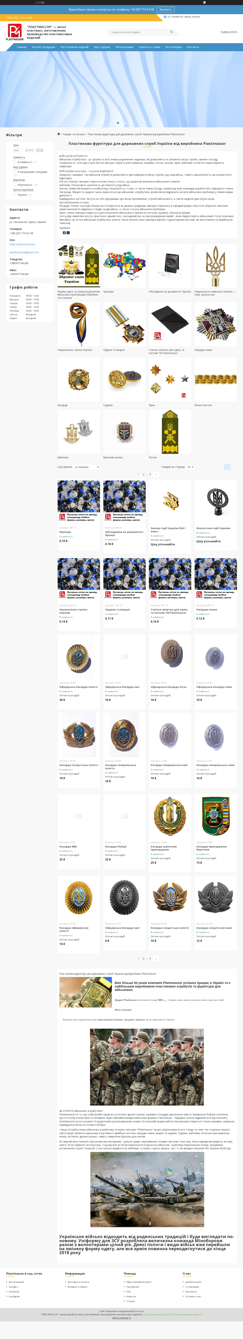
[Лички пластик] (215, 379)
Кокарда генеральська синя (215, 765)
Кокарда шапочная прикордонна (164, 848)
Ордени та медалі (114, 350)
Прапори (108, 291)
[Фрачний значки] (124, 431)
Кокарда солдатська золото (170, 928)
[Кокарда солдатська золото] (170, 897)
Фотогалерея (173, 47)
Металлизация (124, 47)
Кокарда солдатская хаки (214, 928)
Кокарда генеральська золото (120, 766)
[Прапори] (124, 266)
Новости (131, 1296)
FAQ (128, 1291)
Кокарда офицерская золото (73, 929)
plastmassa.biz (193, 1282)
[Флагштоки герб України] (216, 501)
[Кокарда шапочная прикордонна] (170, 816)
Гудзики (108, 405)
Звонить (165, 9)
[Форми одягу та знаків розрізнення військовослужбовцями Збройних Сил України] (78, 266)
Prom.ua (139, 1311)
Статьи (130, 1301)
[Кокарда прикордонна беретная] (216, 816)
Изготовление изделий (74, 47)
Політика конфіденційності (188, 1314)
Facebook (14, 1291)
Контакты (193, 47)
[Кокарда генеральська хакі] (170, 734)
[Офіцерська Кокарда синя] (216, 656)
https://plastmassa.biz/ (23, 244)
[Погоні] (170, 431)
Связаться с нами (149, 47)
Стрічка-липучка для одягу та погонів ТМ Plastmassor (166, 351)
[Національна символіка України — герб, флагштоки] (215, 266)
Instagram (14, 1296)
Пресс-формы (102, 47)
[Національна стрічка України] (78, 324)
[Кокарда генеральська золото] (124, 734)
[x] (68, 233)
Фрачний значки (113, 457)
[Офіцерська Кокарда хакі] (124, 656)
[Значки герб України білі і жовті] (170, 501)
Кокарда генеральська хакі (169, 765)
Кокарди (62, 405)
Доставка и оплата (78, 1282)
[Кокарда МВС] (79, 816)
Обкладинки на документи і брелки (170, 291)
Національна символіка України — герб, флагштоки (215, 293)
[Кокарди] (78, 379)
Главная (22, 47)
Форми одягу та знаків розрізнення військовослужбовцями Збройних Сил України (78, 294)
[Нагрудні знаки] (215, 324)
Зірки (152, 405)
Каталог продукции (43, 47)
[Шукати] (171, 32)
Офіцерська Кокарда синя (214, 687)
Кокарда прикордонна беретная (211, 848)
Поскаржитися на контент (157, 1314)
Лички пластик (203, 405)
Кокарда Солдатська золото (78, 765)
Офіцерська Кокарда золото (78, 687)
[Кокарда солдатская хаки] (216, 897)
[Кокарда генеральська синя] (216, 734)
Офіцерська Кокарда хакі (122, 687)
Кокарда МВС (68, 846)
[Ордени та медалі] (124, 324)
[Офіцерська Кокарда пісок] (170, 656)
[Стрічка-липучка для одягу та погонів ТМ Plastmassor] (170, 324)
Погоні (153, 457)
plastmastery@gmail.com (24, 252)
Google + (14, 1286)
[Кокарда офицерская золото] (79, 897)
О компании (192, 1286)
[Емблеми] (78, 431)
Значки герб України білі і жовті (168, 529)
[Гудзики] (124, 379)
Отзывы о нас (193, 1296)
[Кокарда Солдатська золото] (79, 734)
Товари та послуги (73, 134)
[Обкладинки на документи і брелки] (170, 266)
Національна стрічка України (74, 350)
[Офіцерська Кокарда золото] (79, 656)
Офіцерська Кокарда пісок (169, 687)
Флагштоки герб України (213, 528)
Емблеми (62, 457)
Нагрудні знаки (203, 350)
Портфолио (132, 1286)
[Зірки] (170, 379)
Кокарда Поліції (115, 846)
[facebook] (64, 233)
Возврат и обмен (77, 1286)
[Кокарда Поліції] (124, 816)
